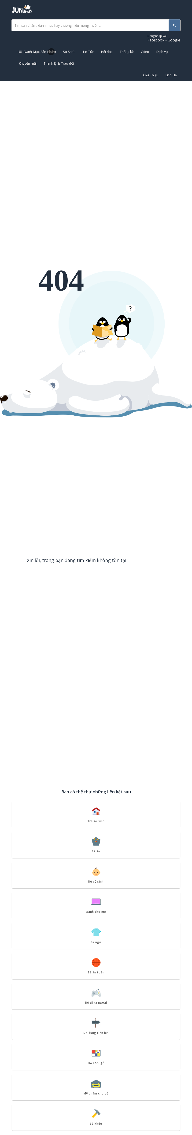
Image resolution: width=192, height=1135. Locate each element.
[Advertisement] (96, 116)
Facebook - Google (164, 38)
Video (145, 51)
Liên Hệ (171, 75)
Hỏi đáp (107, 51)
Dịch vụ (162, 51)
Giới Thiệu (150, 75)
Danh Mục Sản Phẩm (39, 51)
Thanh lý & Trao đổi (59, 63)
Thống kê (127, 51)
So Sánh (69, 51)
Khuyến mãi (28, 63)
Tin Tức (88, 51)
